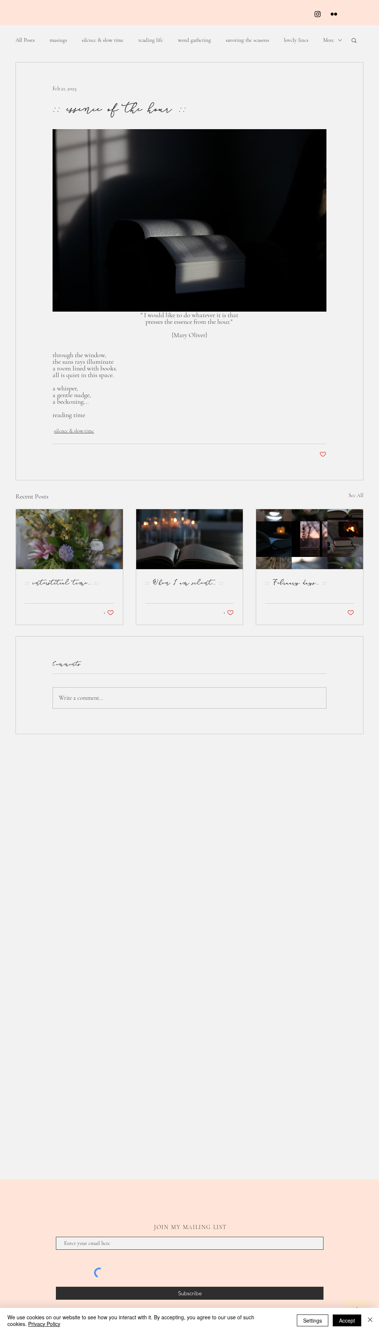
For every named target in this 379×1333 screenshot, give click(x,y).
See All (356, 495)
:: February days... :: (296, 582)
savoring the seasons (247, 40)
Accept (347, 1320)
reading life (150, 40)
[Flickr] (334, 14)
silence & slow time (103, 40)
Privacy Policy (44, 1323)
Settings (312, 1320)
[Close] (370, 1320)
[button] (354, 40)
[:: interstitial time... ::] (69, 539)
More (328, 40)
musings (58, 40)
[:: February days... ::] (309, 539)
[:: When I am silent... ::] (189, 539)
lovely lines (296, 40)
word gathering (194, 40)
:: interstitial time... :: (62, 582)
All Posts (25, 40)
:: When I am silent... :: (184, 582)
